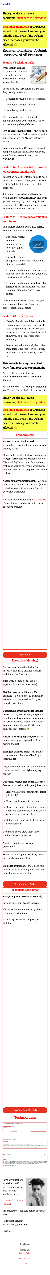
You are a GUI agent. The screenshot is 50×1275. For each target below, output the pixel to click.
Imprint (25, 1263)
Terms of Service (25, 1258)
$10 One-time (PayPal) (25, 1110)
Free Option (25, 654)
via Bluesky (40, 499)
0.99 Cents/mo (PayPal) (25, 884)
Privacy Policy (25, 1253)
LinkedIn (7, 1200)
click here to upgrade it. (31, 18)
